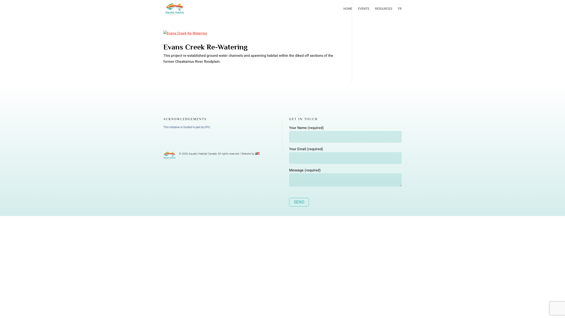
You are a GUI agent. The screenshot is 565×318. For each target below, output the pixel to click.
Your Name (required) (306, 128)
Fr (400, 8)
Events (363, 8)
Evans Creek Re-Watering (205, 47)
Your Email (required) (306, 149)
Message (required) (305, 170)
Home (347, 8)
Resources (383, 8)
